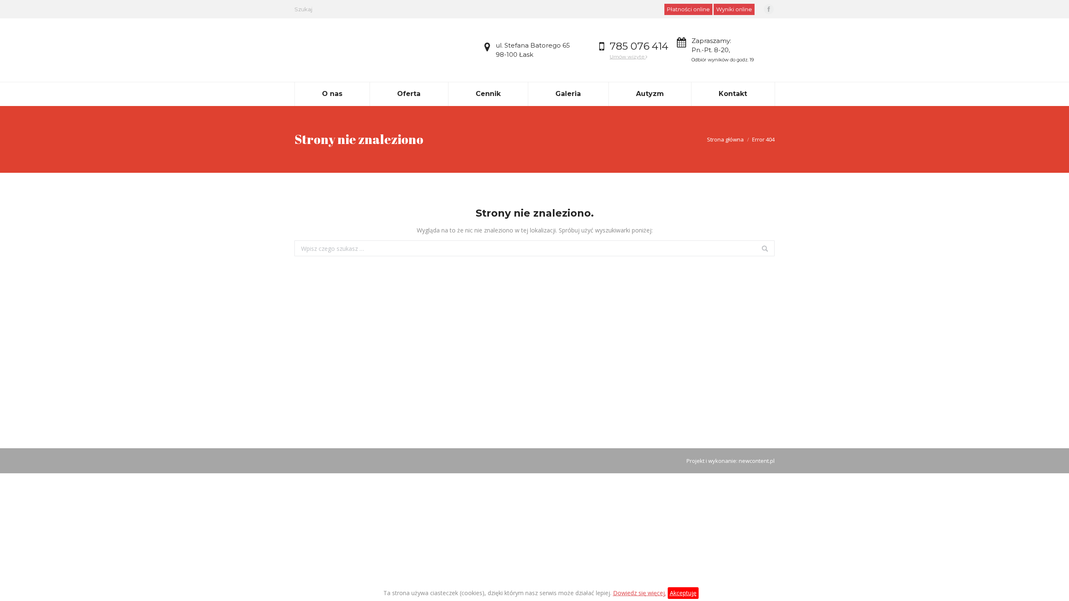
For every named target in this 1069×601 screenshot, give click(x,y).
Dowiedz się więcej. (639, 593)
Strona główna (725, 139)
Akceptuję (683, 593)
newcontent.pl (757, 461)
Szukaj (303, 9)
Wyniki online (734, 9)
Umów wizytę (628, 56)
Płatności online (688, 9)
